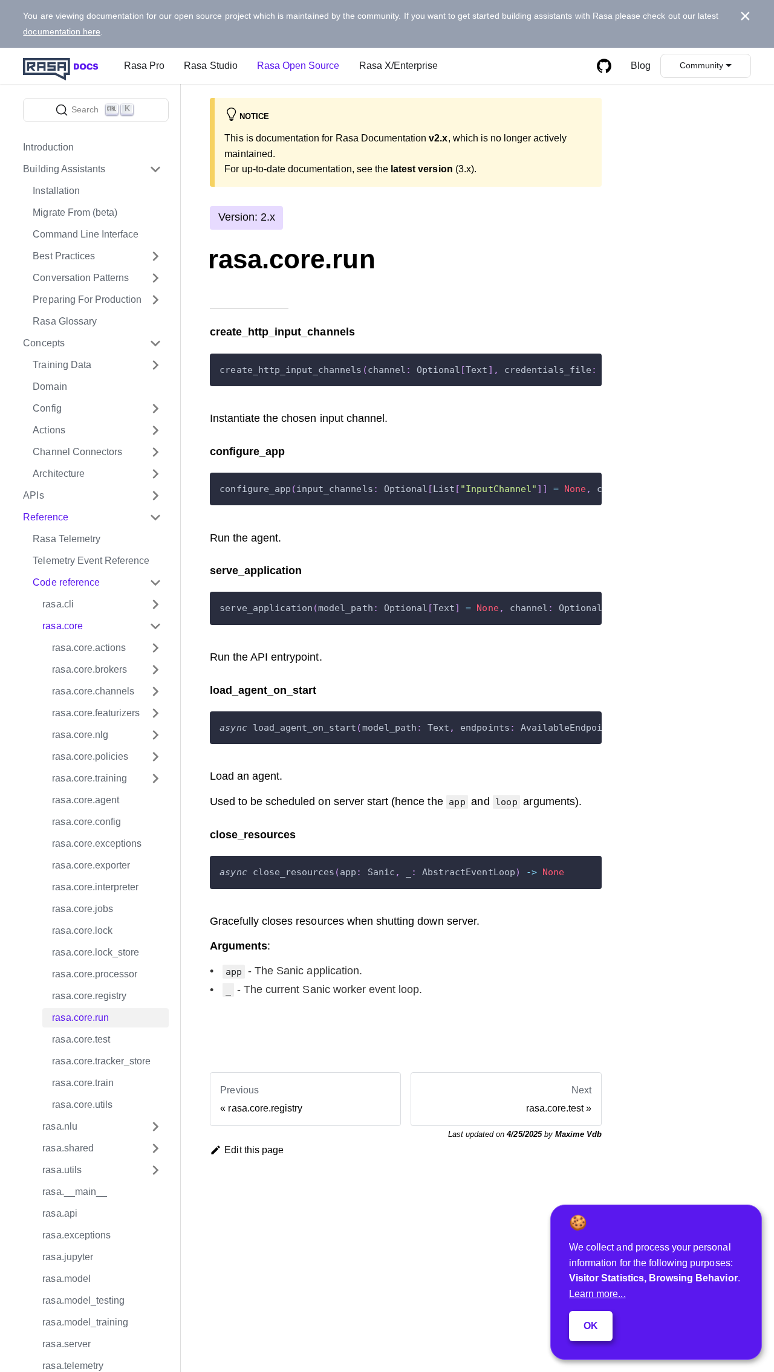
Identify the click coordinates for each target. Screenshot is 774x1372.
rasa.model (66, 1278)
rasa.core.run (80, 1017)
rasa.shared (67, 1148)
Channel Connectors (77, 452)
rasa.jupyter (67, 1257)
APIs (33, 495)
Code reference (66, 582)
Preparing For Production (87, 299)
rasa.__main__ (74, 1191)
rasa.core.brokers (89, 669)
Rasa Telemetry (66, 539)
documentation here (61, 31)
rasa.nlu (59, 1126)
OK (591, 1326)
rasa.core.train (83, 1083)
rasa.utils (61, 1170)
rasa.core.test (81, 1039)
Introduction (48, 147)
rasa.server (66, 1344)
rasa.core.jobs (82, 909)
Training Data (62, 365)
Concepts (43, 343)
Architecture (59, 473)
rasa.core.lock (82, 930)
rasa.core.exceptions (96, 843)
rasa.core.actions (89, 647)
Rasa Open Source (298, 65)
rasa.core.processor (94, 974)
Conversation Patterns (81, 278)
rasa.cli (57, 604)
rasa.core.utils (82, 1104)
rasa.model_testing (83, 1300)
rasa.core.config (86, 822)
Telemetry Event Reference (91, 560)
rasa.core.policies (90, 756)
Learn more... (597, 1294)
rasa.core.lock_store (95, 952)
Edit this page (254, 1150)
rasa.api (59, 1213)
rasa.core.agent (85, 800)
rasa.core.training (89, 778)
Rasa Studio (210, 65)
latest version (422, 169)
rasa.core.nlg (80, 735)
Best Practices (64, 256)
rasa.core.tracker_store (101, 1061)
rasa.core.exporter (91, 865)
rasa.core (62, 626)
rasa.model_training (85, 1322)
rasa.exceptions (76, 1235)
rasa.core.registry (89, 996)
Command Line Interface (85, 234)
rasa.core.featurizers (96, 713)
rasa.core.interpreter (95, 887)
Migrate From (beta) (75, 212)
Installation (56, 191)
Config (47, 408)
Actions (49, 430)
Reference (45, 517)
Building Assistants (64, 169)
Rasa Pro (144, 65)
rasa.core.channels (93, 691)
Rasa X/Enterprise (398, 65)
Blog (641, 65)
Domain (50, 386)
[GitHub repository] (604, 66)
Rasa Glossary (65, 321)
